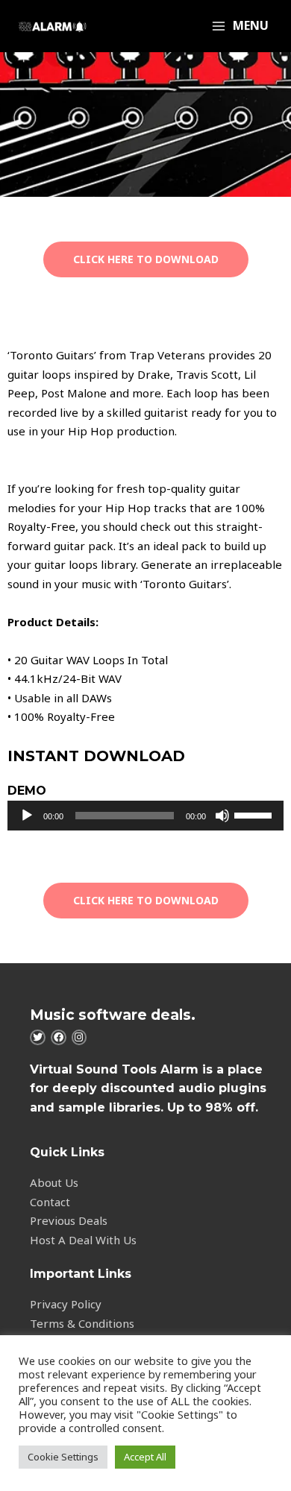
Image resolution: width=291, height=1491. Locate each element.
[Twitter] (38, 1037)
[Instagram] (79, 1037)
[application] (145, 815)
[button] (145, 259)
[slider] (255, 814)
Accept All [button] (145, 1456)
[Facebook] (58, 1037)
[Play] (26, 815)
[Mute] (222, 815)
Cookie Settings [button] (63, 1456)
